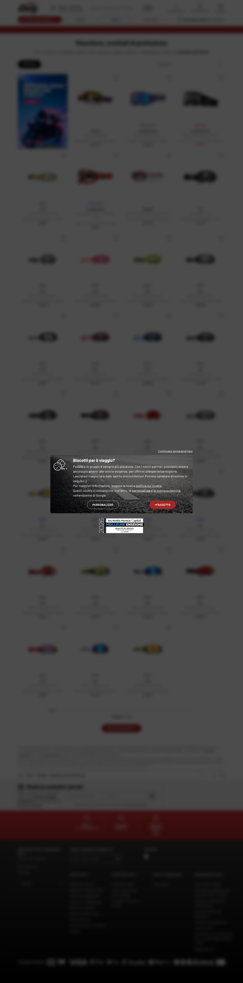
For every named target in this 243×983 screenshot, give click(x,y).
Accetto (164, 504)
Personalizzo (103, 504)
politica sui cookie (149, 486)
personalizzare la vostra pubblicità (156, 490)
